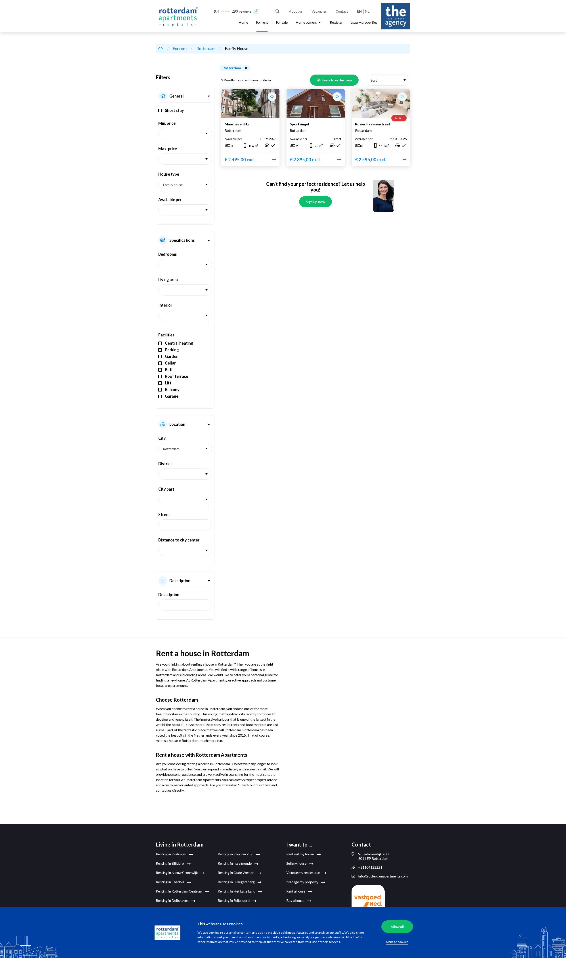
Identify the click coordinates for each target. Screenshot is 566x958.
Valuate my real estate (303, 872)
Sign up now (315, 202)
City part (166, 489)
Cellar (170, 363)
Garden (171, 356)
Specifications (182, 240)
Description (179, 580)
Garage (171, 396)
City (162, 438)
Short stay (174, 110)
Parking (172, 349)
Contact (342, 11)
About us (296, 11)
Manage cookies (397, 942)
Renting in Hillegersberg (236, 882)
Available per (170, 199)
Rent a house (296, 891)
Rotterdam (206, 48)
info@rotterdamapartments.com (383, 876)
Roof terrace (176, 376)
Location (177, 424)
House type (168, 174)
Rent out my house (300, 854)
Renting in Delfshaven (172, 900)
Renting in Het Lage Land (237, 891)
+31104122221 (370, 867)
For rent (262, 22)
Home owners (306, 22)
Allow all (397, 926)
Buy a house (295, 900)
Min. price (167, 123)
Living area (168, 279)
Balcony (172, 389)
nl (367, 11)
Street (164, 514)
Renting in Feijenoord (234, 900)
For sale (282, 22)
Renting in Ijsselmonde (235, 863)
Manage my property (302, 882)
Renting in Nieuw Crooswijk (177, 872)
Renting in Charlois (170, 882)
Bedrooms (167, 254)
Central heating (179, 343)
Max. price (167, 148)
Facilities (166, 334)
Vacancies (319, 11)
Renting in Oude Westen (236, 872)
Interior (165, 305)
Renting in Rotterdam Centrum (179, 891)
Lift (168, 382)
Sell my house (296, 863)
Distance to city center (178, 540)
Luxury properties (364, 22)
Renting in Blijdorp (170, 863)
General (176, 96)
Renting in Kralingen (171, 854)
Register (336, 22)
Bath (169, 369)
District (165, 463)
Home (243, 22)
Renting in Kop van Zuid (236, 854)
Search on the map (336, 80)
